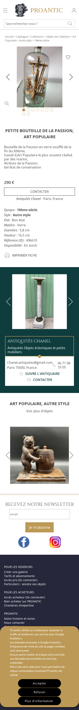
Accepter (39, 683)
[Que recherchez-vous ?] (70, 23)
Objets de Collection (58, 36)
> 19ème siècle (40, 40)
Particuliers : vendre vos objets (25, 584)
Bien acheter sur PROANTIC (22, 601)
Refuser (40, 692)
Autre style (25, 40)
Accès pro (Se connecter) (20, 580)
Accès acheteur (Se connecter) (24, 597)
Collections (37, 36)
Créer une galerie (16, 572)
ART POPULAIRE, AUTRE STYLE (39, 403)
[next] (69, 302)
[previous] (9, 302)
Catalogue (22, 36)
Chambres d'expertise (19, 605)
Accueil (9, 36)
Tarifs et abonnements (19, 576)
